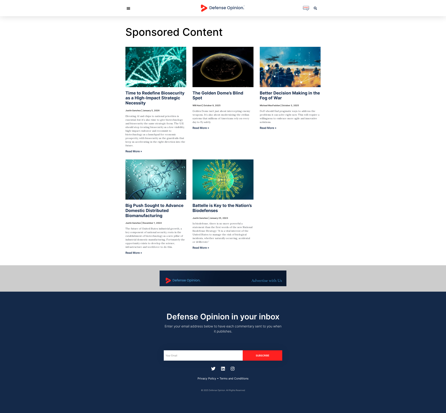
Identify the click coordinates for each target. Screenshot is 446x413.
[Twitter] (213, 368)
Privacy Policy (207, 378)
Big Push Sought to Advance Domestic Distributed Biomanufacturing (154, 210)
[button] (128, 8)
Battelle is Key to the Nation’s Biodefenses (222, 208)
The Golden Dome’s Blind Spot (218, 95)
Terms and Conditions (234, 378)
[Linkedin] (223, 368)
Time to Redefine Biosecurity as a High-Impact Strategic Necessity (154, 98)
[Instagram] (232, 368)
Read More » (133, 151)
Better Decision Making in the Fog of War (290, 95)
